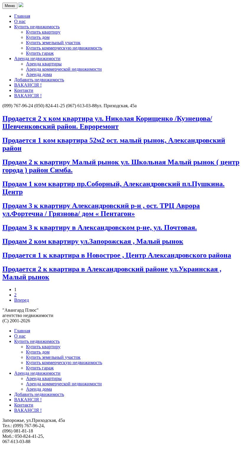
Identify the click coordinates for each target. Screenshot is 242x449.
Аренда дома (39, 74)
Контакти (23, 90)
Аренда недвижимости (37, 373)
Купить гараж (40, 53)
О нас (20, 21)
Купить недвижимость (37, 341)
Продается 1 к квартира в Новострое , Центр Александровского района (116, 255)
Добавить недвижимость (39, 79)
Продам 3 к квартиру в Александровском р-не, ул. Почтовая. (99, 227)
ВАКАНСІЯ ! (28, 85)
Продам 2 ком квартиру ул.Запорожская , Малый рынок (92, 241)
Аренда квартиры (44, 63)
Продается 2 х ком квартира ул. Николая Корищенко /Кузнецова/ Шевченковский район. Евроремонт (107, 122)
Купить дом (38, 37)
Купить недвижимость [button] (37, 26)
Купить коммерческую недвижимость (64, 47)
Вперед (21, 300)
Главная (22, 16)
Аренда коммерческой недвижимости (64, 69)
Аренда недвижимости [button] (37, 58)
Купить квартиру (43, 31)
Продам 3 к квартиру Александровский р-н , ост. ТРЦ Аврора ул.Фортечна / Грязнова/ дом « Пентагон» (101, 209)
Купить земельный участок (53, 42)
